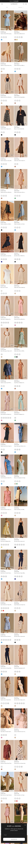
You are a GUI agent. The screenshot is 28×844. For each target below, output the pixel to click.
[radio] (1, 37)
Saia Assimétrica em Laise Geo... (6, 255)
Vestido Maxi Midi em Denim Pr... (20, 160)
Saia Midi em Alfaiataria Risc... (6, 541)
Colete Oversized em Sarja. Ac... (6, 509)
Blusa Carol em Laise (4, 287)
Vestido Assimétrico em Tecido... (19, 224)
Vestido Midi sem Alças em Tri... (6, 128)
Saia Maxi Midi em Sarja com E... (20, 699)
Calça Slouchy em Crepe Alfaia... (19, 573)
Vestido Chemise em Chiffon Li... (19, 65)
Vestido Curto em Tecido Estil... (6, 699)
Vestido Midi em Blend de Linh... (19, 33)
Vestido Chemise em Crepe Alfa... (6, 160)
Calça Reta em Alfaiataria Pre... (19, 382)
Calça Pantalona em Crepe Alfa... (6, 604)
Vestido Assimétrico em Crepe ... (19, 795)
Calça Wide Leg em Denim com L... (20, 446)
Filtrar (7, 7)
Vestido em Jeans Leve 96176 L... (6, 382)
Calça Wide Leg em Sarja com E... (6, 351)
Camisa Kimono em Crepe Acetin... (20, 763)
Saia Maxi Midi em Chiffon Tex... (19, 255)
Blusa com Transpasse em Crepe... (20, 477)
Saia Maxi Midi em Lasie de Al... (19, 541)
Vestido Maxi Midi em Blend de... (6, 97)
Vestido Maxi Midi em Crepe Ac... (6, 446)
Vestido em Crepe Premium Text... (6, 65)
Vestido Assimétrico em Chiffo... (19, 509)
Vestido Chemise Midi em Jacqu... (6, 33)
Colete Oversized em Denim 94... (6, 477)
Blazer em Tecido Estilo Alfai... (19, 128)
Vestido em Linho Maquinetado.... (20, 97)
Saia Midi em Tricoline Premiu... (6, 573)
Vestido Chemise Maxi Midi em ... (20, 192)
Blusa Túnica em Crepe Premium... (6, 795)
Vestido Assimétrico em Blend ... (6, 224)
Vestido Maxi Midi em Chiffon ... (19, 351)
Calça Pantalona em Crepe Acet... (20, 604)
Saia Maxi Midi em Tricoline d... (6, 636)
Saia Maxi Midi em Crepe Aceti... (19, 636)
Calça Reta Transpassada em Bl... (19, 668)
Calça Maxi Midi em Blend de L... (20, 319)
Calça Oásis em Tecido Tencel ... (6, 731)
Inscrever (14, 839)
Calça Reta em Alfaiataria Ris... (6, 319)
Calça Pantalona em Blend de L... (6, 414)
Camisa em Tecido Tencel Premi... (6, 763)
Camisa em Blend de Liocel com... (20, 731)
